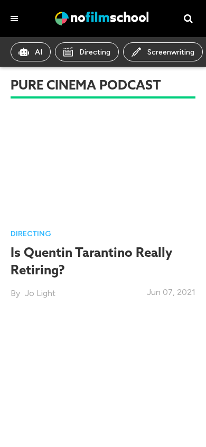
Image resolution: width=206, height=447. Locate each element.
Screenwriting (170, 52)
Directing (94, 52)
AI (38, 52)
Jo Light (40, 293)
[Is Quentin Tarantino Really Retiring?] (103, 165)
